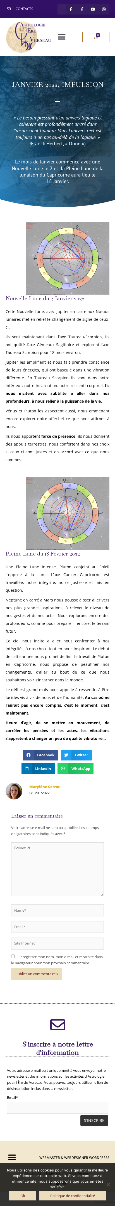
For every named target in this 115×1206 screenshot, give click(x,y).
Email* (12, 1097)
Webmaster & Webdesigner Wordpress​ (74, 1157)
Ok (22, 1195)
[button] (61, 37)
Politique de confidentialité (72, 1195)
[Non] (108, 1184)
